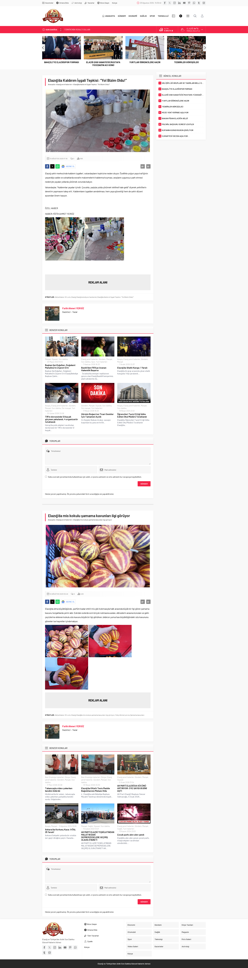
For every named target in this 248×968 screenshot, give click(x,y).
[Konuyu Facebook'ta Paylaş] (47, 166)
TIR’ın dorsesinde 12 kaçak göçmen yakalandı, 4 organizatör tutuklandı (61, 419)
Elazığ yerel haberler (64, 84)
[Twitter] (170, 3)
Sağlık (90, 826)
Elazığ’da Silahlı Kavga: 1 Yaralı (132, 367)
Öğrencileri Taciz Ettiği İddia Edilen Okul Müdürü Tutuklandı (132, 415)
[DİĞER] (187, 16)
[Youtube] (184, 3)
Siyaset (55, 359)
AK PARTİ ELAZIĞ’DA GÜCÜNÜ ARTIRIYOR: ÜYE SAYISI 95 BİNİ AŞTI (132, 788)
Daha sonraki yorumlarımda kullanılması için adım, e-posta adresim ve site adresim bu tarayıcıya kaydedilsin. (95, 477)
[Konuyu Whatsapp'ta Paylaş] (57, 166)
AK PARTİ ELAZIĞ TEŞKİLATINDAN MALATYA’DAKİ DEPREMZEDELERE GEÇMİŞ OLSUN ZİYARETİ (97, 836)
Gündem (102, 359)
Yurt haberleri (101, 362)
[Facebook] (165, 3)
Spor (93, 362)
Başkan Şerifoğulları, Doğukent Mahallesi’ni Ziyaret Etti (60, 366)
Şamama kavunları (137, 715)
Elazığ (73, 297)
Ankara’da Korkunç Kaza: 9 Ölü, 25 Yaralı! (60, 830)
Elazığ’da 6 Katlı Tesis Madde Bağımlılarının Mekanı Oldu (95, 789)
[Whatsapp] (194, 3)
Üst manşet (66, 408)
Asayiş (120, 359)
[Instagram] (175, 3)
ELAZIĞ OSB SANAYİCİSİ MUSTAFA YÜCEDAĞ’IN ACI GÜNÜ (61, 63)
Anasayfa (51, 84)
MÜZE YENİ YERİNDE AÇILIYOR (187, 62)
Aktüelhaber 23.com (63, 297)
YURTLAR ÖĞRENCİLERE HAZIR (103, 62)
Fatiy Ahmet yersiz (122, 715)
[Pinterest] (189, 3)
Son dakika (63, 359)
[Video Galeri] (180, 16)
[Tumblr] (199, 3)
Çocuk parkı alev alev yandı (130, 834)
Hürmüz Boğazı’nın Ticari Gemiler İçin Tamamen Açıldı (97, 415)
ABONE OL (70, 166)
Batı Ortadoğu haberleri (54, 777)
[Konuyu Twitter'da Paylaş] (52, 166)
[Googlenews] (204, 3)
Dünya (67, 777)
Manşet (48, 359)
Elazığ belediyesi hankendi (86, 297)
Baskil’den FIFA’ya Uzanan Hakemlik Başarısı (93, 369)
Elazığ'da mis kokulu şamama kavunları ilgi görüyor (95, 715)
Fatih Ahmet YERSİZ (73, 308)
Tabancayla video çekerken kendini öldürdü (58, 789)
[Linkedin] (179, 3)
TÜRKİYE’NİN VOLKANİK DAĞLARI (78, 29)
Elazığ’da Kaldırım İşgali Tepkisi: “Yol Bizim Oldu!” (115, 297)
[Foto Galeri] (173, 16)
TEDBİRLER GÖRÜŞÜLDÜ (144, 62)
